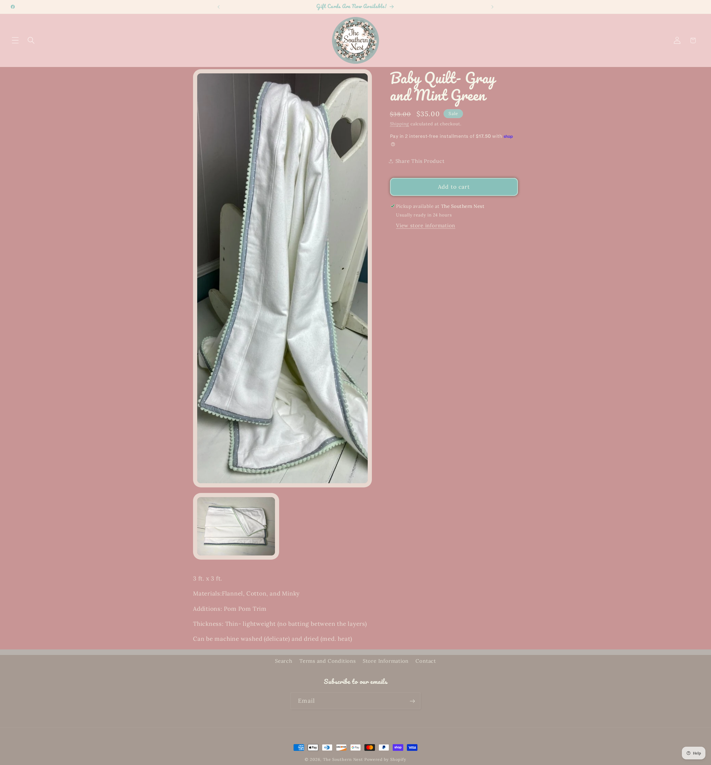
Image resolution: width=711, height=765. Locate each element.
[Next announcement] (492, 7)
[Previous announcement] (218, 7)
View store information (425, 225)
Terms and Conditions (327, 661)
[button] (15, 40)
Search (283, 661)
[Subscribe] (412, 701)
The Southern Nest (343, 759)
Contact (425, 661)
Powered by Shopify (385, 759)
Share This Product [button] (420, 161)
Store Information (386, 661)
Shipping (399, 123)
